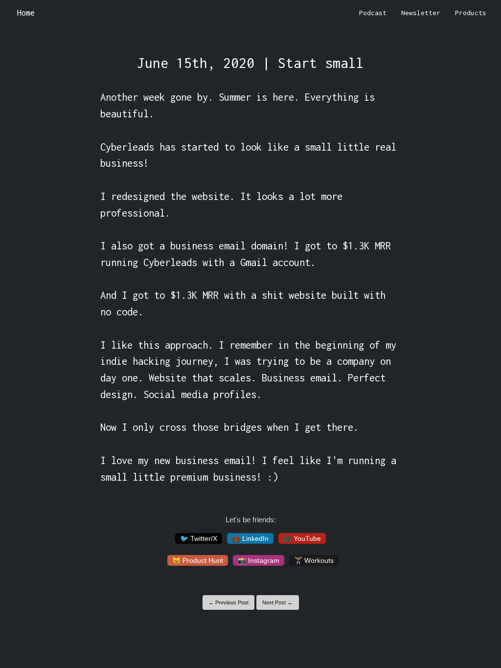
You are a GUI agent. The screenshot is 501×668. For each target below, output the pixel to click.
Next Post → (277, 602)
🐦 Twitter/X (198, 538)
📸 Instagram (258, 560)
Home (26, 12)
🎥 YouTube (302, 538)
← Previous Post (228, 602)
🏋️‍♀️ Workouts (314, 560)
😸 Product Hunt (197, 560)
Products (470, 13)
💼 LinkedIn (250, 538)
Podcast (373, 13)
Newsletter (420, 13)
